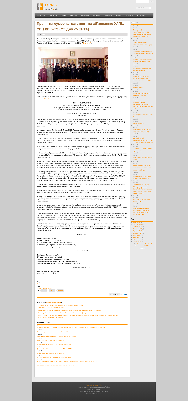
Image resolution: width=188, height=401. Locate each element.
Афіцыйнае (96, 15)
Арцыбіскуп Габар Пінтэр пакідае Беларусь (50, 340)
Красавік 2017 (137, 239)
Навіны (63, 15)
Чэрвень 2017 (137, 237)
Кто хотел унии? (138, 87)
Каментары (85, 15)
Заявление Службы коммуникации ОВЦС (51, 308)
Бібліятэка (129, 15)
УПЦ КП (44, 290)
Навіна (39, 284)
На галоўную (41, 15)
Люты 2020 (136, 222)
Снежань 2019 (137, 226)
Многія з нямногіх (138, 123)
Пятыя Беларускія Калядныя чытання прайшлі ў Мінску (54, 357)
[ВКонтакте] (121, 294)
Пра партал (53, 15)
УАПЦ (52, 290)
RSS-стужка (141, 15)
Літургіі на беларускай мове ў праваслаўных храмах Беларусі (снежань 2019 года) (142, 168)
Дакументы (108, 15)
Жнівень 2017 (137, 235)
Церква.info (87, 43)
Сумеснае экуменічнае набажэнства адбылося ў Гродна (54, 332)
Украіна (60, 290)
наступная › (147, 246)
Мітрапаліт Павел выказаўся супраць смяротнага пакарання (55, 366)
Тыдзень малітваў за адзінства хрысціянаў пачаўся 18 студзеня (56, 336)
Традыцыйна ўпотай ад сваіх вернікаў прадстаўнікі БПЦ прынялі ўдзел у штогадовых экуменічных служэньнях (71, 327)
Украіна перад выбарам (44, 288)
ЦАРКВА (46, 99)
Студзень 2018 (137, 231)
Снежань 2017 (137, 233)
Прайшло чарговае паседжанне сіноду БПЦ (50, 353)
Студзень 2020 (137, 224)
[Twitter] (124, 294)
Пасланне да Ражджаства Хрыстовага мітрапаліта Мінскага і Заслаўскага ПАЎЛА (142, 79)
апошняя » (143, 248)
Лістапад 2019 (137, 229)
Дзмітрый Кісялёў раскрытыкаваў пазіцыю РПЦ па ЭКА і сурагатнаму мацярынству (62, 349)
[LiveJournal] (126, 294)
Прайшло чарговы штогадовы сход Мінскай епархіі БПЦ (54, 344)
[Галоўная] (47, 11)
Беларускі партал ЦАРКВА (94, 385)
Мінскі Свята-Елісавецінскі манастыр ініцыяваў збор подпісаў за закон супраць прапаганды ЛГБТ (67, 361)
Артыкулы (73, 15)
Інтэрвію (119, 15)
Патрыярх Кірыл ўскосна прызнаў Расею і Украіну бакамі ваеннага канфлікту (62, 313)
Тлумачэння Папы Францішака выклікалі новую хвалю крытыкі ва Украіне (60, 305)
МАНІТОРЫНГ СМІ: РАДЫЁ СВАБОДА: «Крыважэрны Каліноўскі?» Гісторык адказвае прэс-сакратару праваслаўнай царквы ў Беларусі (142, 189)
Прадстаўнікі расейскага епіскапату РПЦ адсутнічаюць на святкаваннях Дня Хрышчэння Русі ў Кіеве (69, 310)
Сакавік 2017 (137, 241)
